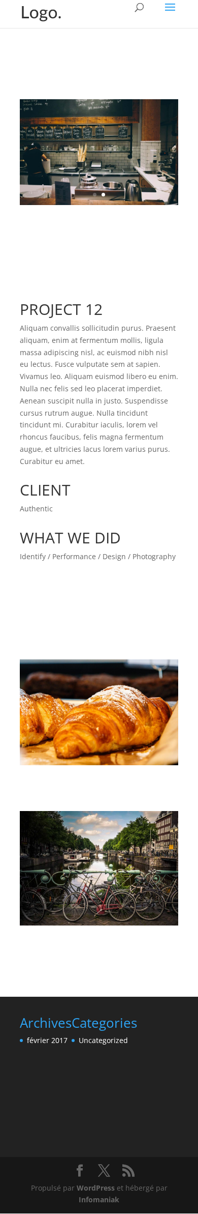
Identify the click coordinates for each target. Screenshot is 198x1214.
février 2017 (47, 1040)
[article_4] (99, 205)
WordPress (96, 1188)
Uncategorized (103, 1040)
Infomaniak (99, 1199)
